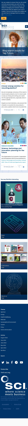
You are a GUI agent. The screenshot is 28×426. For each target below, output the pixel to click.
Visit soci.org (5, 372)
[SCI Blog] (16, 363)
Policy (2, 327)
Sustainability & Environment (8, 322)
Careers (3, 324)
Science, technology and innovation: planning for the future (12, 150)
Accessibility (5, 404)
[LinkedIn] (7, 363)
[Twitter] (2, 363)
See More (3, 350)
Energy (2, 314)
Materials (3, 319)
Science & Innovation (6, 329)
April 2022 (3, 347)
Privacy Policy (7, 408)
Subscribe (4, 369)
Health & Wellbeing (6, 317)
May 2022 (3, 345)
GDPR (17, 408)
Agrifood (3, 312)
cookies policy (7, 14)
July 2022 (3, 340)
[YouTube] (21, 363)
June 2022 (3, 342)
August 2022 (4, 337)
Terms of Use (17, 404)
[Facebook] (12, 363)
